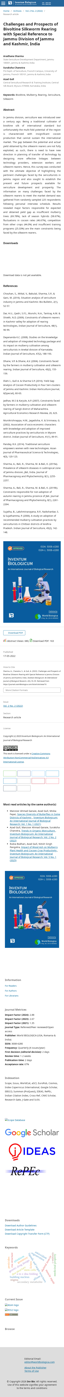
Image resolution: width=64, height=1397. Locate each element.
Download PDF (15, 632)
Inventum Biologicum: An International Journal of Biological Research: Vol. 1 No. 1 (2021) (34, 821)
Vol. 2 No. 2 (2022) (34, 10)
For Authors (11, 990)
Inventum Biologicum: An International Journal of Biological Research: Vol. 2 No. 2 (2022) (33, 837)
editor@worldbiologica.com (39, 1362)
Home (6, 10)
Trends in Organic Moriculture (38, 830)
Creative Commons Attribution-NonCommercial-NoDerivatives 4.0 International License (26, 757)
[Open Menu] (3, 3)
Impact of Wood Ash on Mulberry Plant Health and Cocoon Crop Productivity (34, 849)
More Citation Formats (17, 690)
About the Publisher (35, 1367)
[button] (9, 773)
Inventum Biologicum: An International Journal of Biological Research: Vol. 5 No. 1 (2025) (33, 857)
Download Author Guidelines (21, 1225)
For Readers (11, 985)
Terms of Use (31, 1370)
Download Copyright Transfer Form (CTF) (27, 1233)
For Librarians (11, 995)
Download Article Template (19, 1229)
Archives (17, 10)
